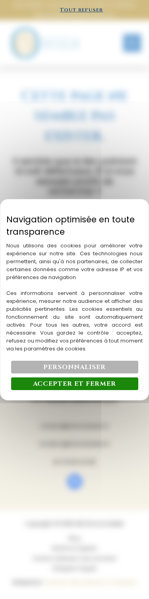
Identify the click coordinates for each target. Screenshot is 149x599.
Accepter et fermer (74, 383)
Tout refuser (81, 9)
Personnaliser (74, 367)
